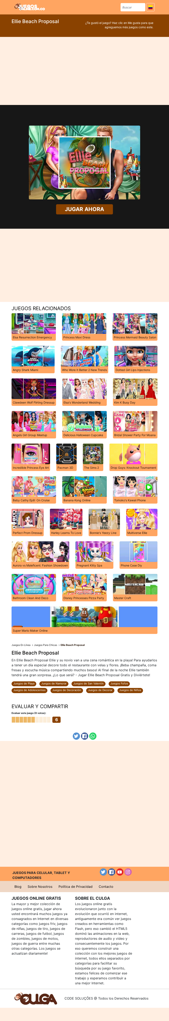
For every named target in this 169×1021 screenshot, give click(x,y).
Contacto (106, 886)
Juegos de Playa (23, 683)
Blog (17, 886)
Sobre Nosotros (40, 886)
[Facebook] (84, 736)
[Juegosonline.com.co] (29, 7)
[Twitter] (76, 736)
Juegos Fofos (119, 683)
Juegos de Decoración (66, 690)
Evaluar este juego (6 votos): (29, 713)
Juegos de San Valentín (88, 683)
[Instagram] (128, 872)
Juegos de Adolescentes (29, 690)
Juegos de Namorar (54, 683)
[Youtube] (119, 872)
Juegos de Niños (130, 690)
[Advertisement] (84, 71)
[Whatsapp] (92, 736)
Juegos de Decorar (100, 690)
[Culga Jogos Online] (35, 998)
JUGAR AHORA (84, 209)
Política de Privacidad (76, 886)
